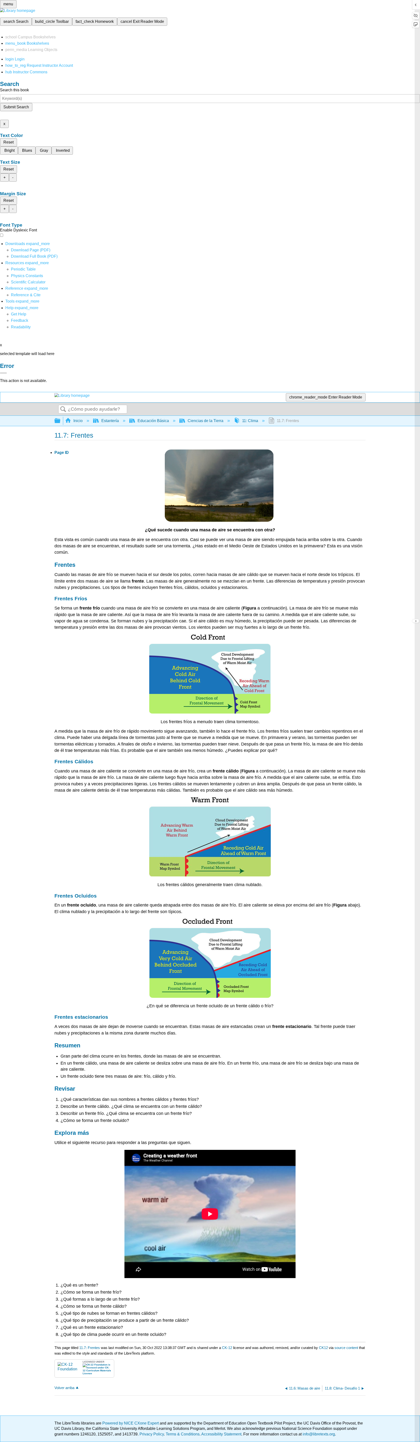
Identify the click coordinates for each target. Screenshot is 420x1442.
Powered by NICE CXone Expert (131, 1423)
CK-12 (227, 1348)
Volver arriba (64, 1388)
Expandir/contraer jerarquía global (60, 421)
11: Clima (250, 421)
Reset (8, 142)
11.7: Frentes (89, 1348)
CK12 (323, 1348)
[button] (19, 320)
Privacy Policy (152, 1434)
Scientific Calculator (28, 282)
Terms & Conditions (183, 1434)
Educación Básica (153, 421)
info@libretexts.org (318, 1434)
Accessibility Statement (221, 1434)
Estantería (110, 421)
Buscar (63, 409)
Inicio (78, 421)
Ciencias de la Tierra (205, 421)
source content (346, 1348)
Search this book (14, 90)
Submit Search (16, 107)
